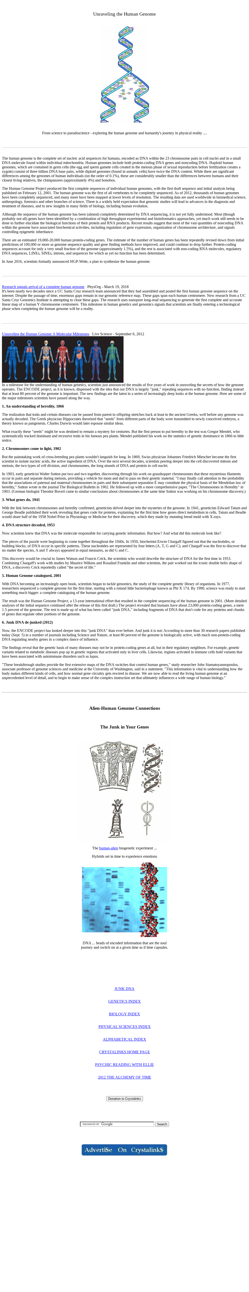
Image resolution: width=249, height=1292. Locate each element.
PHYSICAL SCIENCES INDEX (124, 1027)
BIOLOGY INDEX (124, 1014)
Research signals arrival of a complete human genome (43, 287)
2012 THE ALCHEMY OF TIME (124, 1077)
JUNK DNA (124, 989)
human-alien (108, 848)
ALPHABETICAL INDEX (124, 1039)
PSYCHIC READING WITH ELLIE (124, 1065)
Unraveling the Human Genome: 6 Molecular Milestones (45, 334)
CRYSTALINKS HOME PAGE (124, 1052)
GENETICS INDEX (124, 1001)
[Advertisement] (124, 1199)
